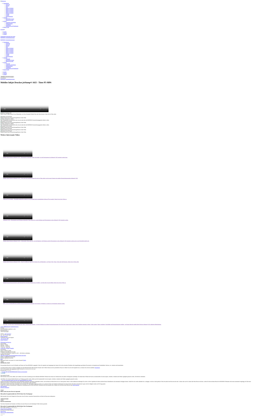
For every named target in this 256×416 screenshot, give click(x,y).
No (25, 360)
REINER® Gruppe (10, 18)
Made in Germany (10, 8)
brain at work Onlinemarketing (7, 412)
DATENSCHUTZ (15, 326)
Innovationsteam (9, 16)
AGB (2, 326)
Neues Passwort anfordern (6, 408)
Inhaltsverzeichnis (9, 357)
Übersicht (8, 43)
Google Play (3, 348)
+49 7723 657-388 (4, 338)
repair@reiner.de (4, 339)
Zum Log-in (3, 411)
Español (5, 34)
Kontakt (2, 327)
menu (14, 36)
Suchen (2, 29)
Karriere (5, 21)
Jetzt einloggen (4, 386)
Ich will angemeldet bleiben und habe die (17, 380)
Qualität (7, 14)
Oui (24, 360)
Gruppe (7, 15)
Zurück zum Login (4, 398)
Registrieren (97, 367)
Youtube (8, 348)
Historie (7, 5)
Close (2, 361)
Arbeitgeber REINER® (11, 22)
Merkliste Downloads (10, 356)
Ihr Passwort (3, 370)
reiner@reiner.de (4, 336)
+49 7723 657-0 (7, 333)
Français (5, 33)
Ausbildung (8, 24)
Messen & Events (9, 20)
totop (2, 359)
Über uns (8, 4)
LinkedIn (12, 348)
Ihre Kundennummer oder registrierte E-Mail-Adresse (12, 369)
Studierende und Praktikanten (12, 26)
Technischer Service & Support (7, 337)
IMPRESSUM (7, 326)
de (5, 32)
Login (11, 36)
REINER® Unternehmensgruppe (8, 37)
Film (7, 7)
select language (7, 36)
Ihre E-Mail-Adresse (5, 407)
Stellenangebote (9, 23)
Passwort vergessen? (5, 387)
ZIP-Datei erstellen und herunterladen (8, 355)
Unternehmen (6, 3)
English (4, 31)
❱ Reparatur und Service (6, 342)
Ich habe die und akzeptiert (14, 371)
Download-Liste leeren (21, 355)
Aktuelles (5, 17)
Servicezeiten (3, 343)
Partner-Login (6, 27)
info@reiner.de (76, 385)
